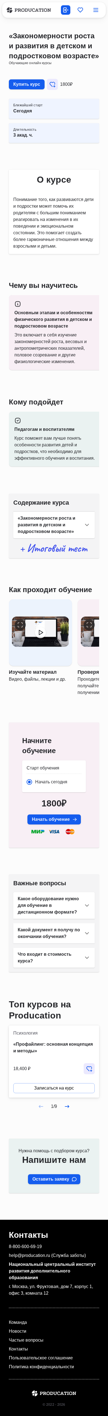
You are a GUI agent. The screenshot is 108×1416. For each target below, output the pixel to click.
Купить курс (26, 84)
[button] (54, 525)
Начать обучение (51, 819)
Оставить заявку (50, 1179)
